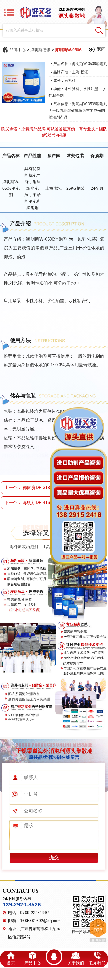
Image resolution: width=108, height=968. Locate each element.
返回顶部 (98, 930)
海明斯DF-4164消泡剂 (44, 502)
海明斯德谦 (40, 49)
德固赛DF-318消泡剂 (43, 487)
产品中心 (32, 962)
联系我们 (97, 962)
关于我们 (76, 962)
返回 (101, 49)
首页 (11, 962)
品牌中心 (18, 49)
